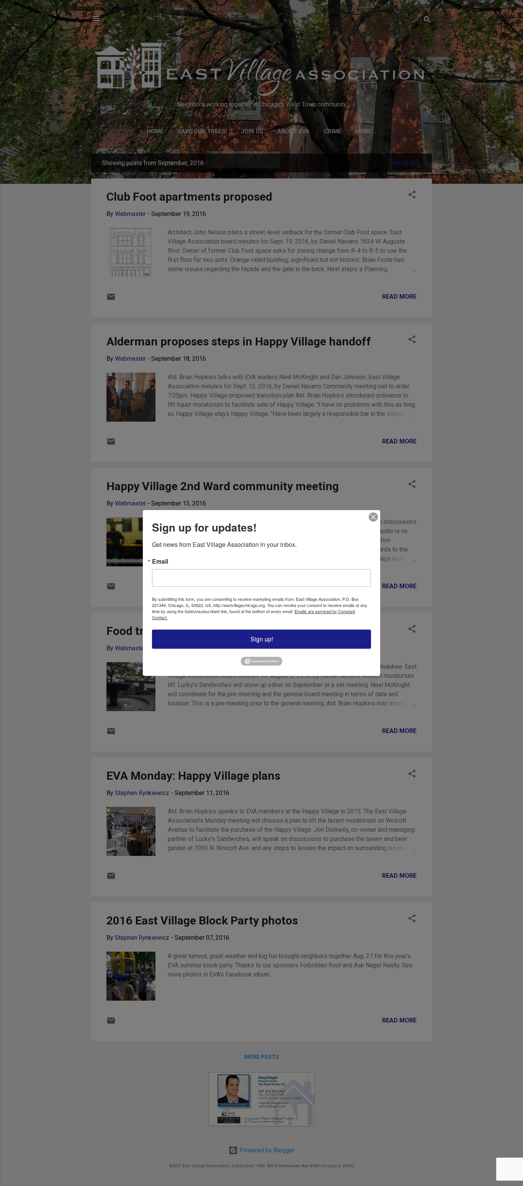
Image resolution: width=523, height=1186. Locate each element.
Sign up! (261, 639)
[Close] (373, 517)
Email (160, 561)
